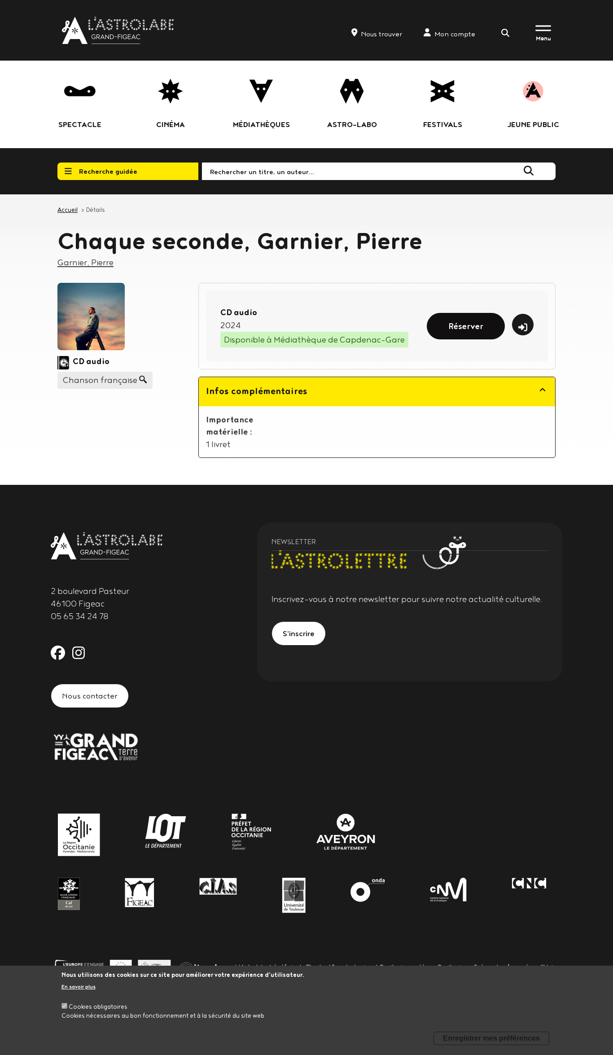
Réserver (465, 326)
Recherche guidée (108, 171)
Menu (543, 38)
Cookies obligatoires (98, 1006)
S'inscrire (299, 633)
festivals (442, 124)
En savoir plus (78, 987)
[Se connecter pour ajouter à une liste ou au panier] (523, 324)
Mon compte (454, 34)
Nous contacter (90, 695)
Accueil (67, 209)
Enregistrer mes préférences (491, 1038)
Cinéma (170, 124)
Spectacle (79, 124)
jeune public (533, 124)
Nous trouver (381, 34)
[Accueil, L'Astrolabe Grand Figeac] (119, 30)
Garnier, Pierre (85, 262)
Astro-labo (352, 124)
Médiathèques (261, 124)
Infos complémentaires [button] (256, 391)
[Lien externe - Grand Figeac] (95, 745)
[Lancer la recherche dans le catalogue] (529, 171)
